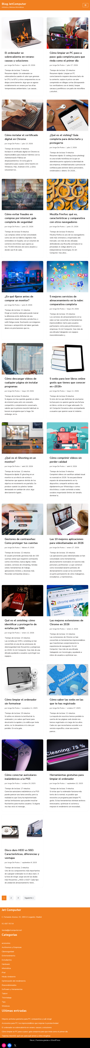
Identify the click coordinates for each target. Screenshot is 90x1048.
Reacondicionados (9, 985)
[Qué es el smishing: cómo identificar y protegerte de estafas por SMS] (22, 600)
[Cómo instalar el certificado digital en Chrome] (22, 115)
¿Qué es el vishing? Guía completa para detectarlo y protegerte (66, 139)
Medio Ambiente (9, 976)
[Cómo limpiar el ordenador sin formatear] (22, 679)
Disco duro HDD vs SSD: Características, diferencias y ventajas (22, 854)
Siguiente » (29, 898)
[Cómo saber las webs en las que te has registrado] (67, 679)
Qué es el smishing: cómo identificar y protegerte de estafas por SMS (21, 624)
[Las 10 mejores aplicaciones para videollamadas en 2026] (67, 519)
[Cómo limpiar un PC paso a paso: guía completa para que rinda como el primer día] (67, 33)
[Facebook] (9, 1045)
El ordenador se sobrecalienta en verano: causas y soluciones (19, 56)
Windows (6, 1006)
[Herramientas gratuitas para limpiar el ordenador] (67, 755)
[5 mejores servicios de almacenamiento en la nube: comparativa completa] (67, 276)
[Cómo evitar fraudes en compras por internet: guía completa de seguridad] (22, 194)
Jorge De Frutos (14, 65)
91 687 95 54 (8, 923)
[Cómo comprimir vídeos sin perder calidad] (67, 438)
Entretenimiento (8, 955)
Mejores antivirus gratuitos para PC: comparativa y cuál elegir (27, 1019)
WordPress (55, 1040)
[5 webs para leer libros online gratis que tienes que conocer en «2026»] (67, 358)
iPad (3, 972)
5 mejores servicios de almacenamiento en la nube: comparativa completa (66, 300)
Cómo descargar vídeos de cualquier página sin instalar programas (21, 382)
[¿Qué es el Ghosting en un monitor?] (22, 438)
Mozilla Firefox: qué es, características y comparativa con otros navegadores (67, 218)
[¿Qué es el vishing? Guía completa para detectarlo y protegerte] (67, 115)
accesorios (6, 943)
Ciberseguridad (8, 951)
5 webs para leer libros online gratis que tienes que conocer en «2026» (67, 382)
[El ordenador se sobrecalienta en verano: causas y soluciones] (22, 33)
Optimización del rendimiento (14, 981)
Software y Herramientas (12, 989)
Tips (4, 1002)
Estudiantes (7, 960)
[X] (15, 1045)
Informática (6, 968)
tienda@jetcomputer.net (12, 930)
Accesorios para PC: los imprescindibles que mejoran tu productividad (30, 1023)
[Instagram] (4, 1045)
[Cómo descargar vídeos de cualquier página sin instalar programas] (22, 358)
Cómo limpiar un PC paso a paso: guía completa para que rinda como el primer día (67, 56)
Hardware (6, 964)
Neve (32, 1040)
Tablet (5, 993)
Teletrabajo (6, 997)
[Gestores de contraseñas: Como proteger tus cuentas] (22, 519)
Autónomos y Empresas (12, 947)
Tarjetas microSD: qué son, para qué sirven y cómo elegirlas (26, 1036)
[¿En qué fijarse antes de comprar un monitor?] (22, 276)
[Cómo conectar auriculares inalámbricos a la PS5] (22, 755)
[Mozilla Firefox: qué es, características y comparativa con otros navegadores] (67, 194)
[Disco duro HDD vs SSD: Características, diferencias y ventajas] (22, 830)
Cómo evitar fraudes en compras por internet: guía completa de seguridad (20, 218)
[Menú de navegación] (85, 5)
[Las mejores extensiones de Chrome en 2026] (67, 600)
